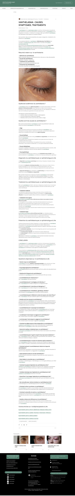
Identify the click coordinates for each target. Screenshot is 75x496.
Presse (33, 490)
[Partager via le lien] (26, 424)
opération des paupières (32, 421)
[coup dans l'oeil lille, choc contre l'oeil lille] (54, 440)
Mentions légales (28, 489)
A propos (29, 490)
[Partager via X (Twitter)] (21, 424)
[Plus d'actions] (55, 19)
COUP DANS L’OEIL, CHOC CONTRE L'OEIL (53, 446)
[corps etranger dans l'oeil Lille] (37, 440)
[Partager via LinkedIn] (24, 424)
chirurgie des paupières (23, 421)
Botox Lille (8, 462)
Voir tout (60, 433)
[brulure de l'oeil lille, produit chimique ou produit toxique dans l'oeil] (21, 440)
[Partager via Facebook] (19, 424)
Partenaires (37, 490)
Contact (40, 490)
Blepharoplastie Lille (13, 462)
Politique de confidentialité (36, 489)
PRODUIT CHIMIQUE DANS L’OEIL (20, 446)
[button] (55, 8)
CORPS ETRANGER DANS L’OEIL (36, 446)
